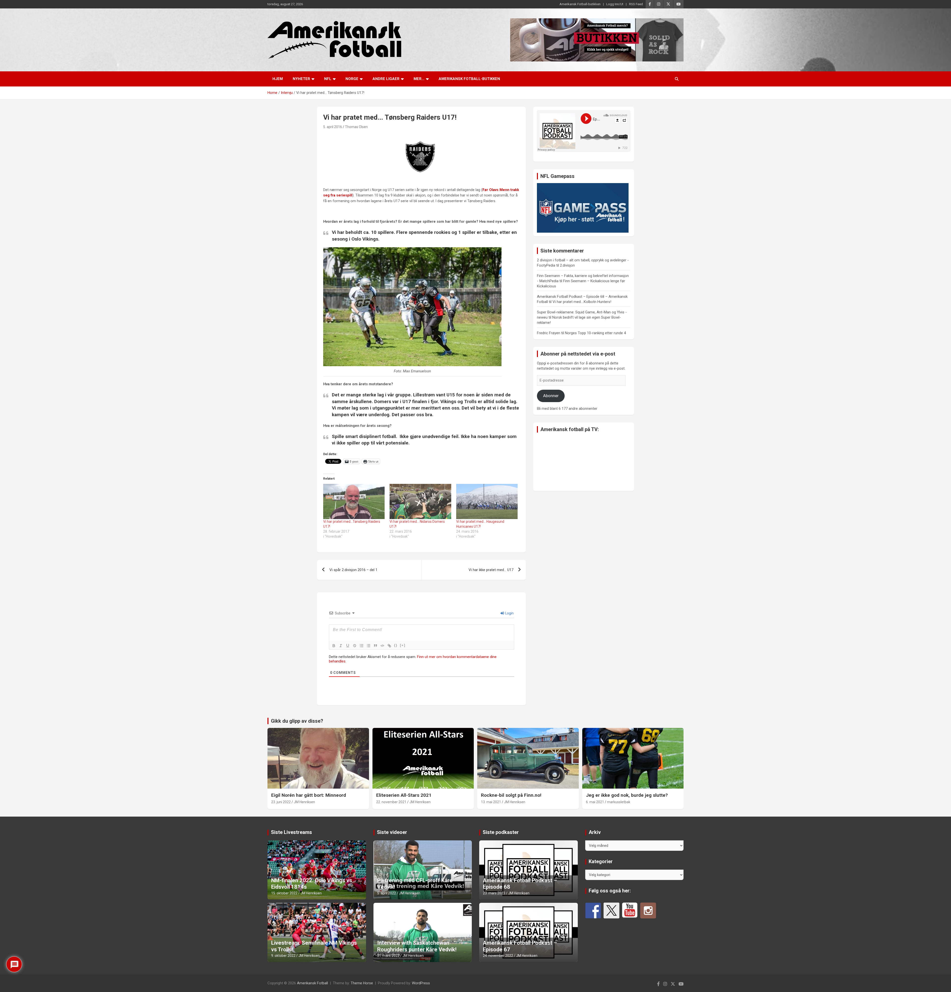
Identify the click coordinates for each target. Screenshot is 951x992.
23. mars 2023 (494, 893)
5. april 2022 (386, 893)
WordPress (421, 983)
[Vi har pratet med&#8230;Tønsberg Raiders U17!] (354, 501)
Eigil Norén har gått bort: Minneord (308, 795)
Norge (351, 79)
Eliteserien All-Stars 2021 (403, 795)
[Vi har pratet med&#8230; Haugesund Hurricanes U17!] (487, 501)
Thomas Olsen (356, 127)
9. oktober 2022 (283, 956)
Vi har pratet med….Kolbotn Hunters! (582, 302)
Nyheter (301, 79)
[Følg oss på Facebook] (593, 910)
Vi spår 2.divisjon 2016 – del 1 (353, 570)
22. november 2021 (391, 802)
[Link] (389, 646)
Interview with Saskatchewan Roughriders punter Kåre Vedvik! (416, 946)
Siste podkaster (501, 832)
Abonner (551, 395)
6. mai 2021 (595, 802)
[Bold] (333, 646)
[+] (402, 645)
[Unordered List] (368, 646)
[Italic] (340, 646)
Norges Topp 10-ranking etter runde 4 (595, 333)
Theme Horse (362, 983)
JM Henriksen (304, 802)
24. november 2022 (498, 956)
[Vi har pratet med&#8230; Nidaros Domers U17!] (420, 501)
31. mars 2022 (388, 956)
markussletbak (618, 802)
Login (509, 613)
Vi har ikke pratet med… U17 (491, 570)
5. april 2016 (332, 127)
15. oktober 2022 (284, 893)
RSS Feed (636, 4)
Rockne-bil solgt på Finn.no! (511, 795)
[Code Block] (382, 646)
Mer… (419, 79)
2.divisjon (567, 265)
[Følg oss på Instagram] (648, 910)
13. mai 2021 (491, 802)
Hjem (277, 79)
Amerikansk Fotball (312, 983)
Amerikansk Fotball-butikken (580, 4)
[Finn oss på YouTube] (630, 910)
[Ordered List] (361, 646)
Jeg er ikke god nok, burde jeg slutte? (627, 795)
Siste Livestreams (291, 832)
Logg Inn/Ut (614, 4)
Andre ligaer (385, 79)
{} (395, 645)
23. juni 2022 (281, 802)
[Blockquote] (375, 646)
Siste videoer (392, 832)
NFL (327, 79)
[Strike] (354, 646)
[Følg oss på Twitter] (611, 910)
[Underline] (347, 646)
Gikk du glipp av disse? (297, 721)
